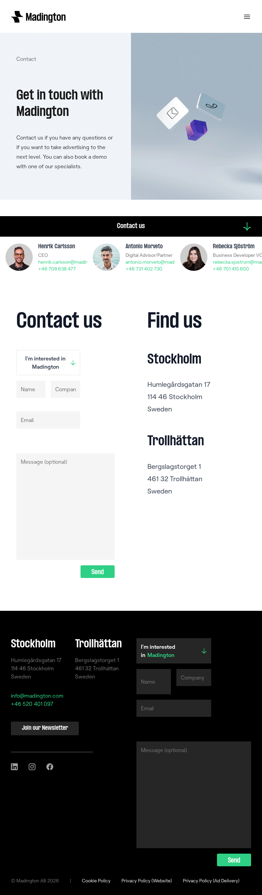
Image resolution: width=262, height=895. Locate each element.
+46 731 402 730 (144, 269)
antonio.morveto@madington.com (162, 262)
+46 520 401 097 (32, 703)
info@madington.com (37, 695)
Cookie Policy (96, 881)
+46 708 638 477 (57, 269)
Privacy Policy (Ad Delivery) (211, 881)
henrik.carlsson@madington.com (73, 262)
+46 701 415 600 (231, 269)
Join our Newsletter (45, 728)
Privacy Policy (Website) (146, 881)
